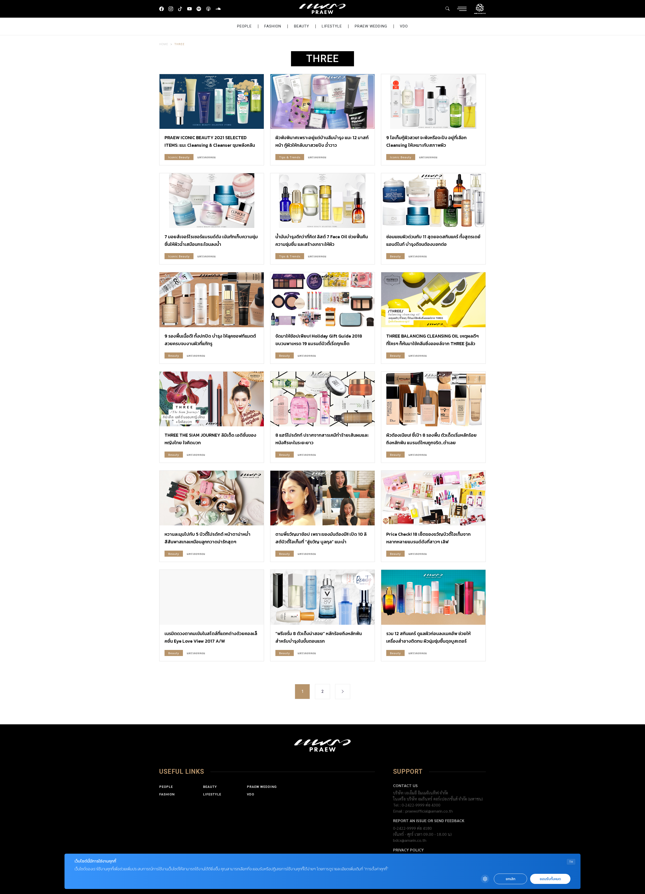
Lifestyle (332, 26)
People (244, 26)
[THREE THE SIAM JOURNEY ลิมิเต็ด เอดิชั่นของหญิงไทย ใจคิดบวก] (211, 399)
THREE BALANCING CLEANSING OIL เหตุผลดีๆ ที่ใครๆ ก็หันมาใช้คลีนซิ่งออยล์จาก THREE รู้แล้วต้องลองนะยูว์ (432, 343)
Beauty (301, 26)
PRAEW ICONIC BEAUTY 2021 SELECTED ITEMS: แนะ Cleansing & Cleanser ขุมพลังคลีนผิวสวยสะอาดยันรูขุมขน (210, 145)
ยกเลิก (510, 879)
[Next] (342, 691)
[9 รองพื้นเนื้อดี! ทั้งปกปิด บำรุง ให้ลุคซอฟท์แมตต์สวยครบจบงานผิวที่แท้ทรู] (211, 299)
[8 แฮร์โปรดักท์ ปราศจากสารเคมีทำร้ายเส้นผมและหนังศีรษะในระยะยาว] (322, 399)
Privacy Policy (408, 849)
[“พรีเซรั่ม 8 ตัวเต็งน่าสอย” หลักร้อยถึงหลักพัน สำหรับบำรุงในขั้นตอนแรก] (322, 597)
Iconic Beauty (179, 157)
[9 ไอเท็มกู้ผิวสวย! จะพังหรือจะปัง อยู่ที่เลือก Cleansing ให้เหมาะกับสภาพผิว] (433, 101)
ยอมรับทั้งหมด (550, 879)
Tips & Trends (289, 157)
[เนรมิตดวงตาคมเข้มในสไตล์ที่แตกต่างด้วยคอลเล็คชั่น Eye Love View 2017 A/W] (211, 597)
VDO (404, 26)
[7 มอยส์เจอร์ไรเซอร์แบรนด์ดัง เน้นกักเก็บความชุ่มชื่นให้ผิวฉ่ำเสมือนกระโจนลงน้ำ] (211, 200)
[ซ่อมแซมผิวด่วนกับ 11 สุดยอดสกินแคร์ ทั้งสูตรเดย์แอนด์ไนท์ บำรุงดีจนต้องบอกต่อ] (433, 200)
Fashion (272, 26)
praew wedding (371, 26)
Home (163, 44)
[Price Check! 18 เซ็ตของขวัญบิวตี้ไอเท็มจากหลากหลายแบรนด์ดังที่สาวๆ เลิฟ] (433, 498)
